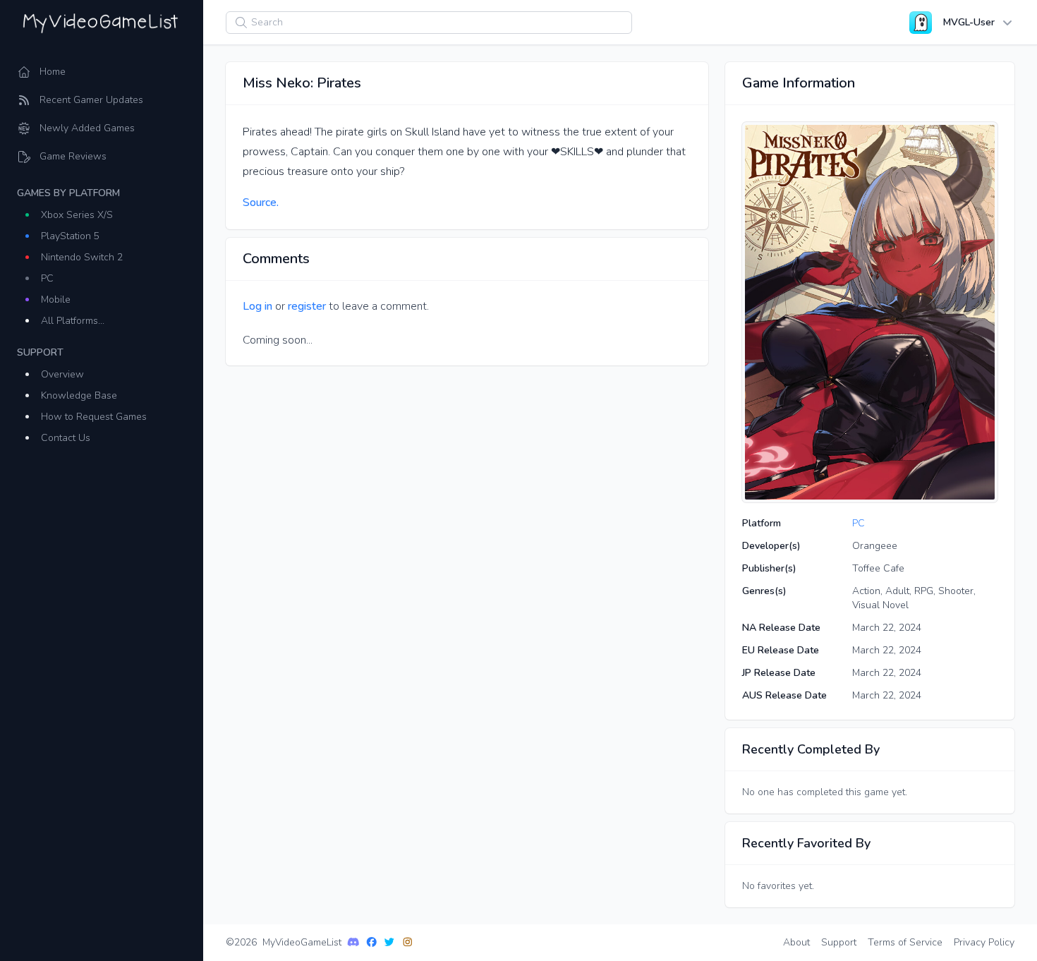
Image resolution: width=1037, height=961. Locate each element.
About (796, 942)
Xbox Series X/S (77, 215)
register (307, 306)
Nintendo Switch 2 (82, 257)
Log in (257, 306)
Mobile (56, 299)
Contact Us (65, 438)
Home (53, 71)
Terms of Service (905, 942)
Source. (261, 202)
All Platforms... (72, 320)
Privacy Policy (984, 942)
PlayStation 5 (70, 236)
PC (47, 278)
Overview (62, 374)
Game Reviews (73, 156)
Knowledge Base (79, 395)
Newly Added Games (87, 128)
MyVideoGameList (301, 942)
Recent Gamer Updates (91, 100)
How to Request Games (94, 416)
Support (838, 942)
